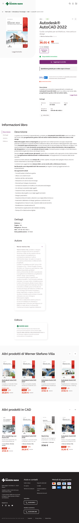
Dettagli (5, 135)
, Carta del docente (61, 78)
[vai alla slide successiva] (75, 354)
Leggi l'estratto (17, 52)
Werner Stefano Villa (46, 36)
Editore (5, 141)
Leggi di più (73, 95)
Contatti (39, 485)
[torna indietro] (3, 12)
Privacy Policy (38, 518)
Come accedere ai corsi (41, 489)
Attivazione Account (42, 493)
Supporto (30, 518)
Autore (5, 138)
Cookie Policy (48, 518)
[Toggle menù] (3, 3)
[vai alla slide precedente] (70, 354)
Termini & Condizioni (29, 488)
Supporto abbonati (41, 483)
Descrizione (6, 132)
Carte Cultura (27, 483)
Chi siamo (26, 485)
